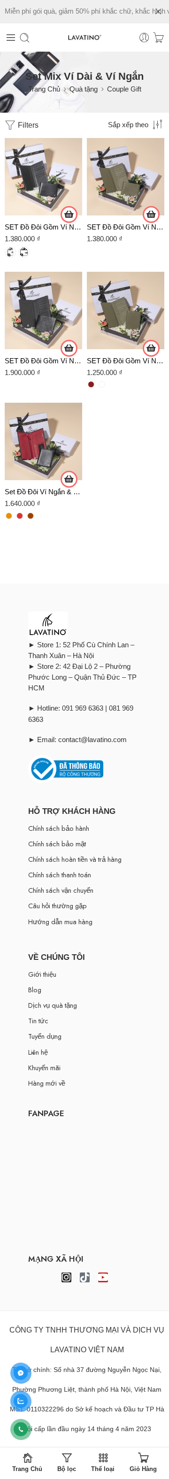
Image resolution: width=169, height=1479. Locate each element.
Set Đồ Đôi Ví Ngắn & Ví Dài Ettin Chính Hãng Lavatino (43, 492)
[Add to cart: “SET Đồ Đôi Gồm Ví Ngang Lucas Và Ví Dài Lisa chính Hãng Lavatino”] (151, 214)
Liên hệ (38, 1052)
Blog (34, 990)
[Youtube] (103, 1277)
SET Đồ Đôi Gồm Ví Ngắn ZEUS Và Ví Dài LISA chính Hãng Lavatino (43, 227)
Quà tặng (83, 89)
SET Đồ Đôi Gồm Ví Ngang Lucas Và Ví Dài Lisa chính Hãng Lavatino (125, 227)
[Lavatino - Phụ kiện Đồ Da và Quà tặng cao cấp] (84, 38)
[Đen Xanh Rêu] (102, 384)
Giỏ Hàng (143, 1468)
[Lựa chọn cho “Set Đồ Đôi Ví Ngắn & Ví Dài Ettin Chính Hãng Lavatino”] (69, 479)
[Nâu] (30, 516)
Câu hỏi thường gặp (57, 906)
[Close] (158, 11)
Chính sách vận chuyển (60, 890)
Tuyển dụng (44, 1036)
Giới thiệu (42, 974)
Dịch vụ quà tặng (52, 1005)
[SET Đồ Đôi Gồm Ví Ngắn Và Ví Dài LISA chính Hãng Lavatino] (125, 310)
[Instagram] (66, 1277)
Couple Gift (124, 89)
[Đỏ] (19, 516)
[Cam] (9, 516)
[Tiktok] (85, 1277)
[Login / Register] (144, 38)
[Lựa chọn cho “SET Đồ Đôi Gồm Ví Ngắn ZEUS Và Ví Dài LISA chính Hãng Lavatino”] (69, 214)
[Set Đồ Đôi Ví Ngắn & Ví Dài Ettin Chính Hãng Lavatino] (43, 441)
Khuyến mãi (44, 1068)
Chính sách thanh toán (59, 875)
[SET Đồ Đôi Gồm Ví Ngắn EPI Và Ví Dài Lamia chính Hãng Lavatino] (43, 310)
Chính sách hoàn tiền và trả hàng (75, 859)
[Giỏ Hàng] (158, 38)
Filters (27, 125)
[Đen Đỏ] (91, 384)
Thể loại (103, 1468)
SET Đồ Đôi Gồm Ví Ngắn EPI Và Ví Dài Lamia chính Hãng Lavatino (43, 361)
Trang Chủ (44, 89)
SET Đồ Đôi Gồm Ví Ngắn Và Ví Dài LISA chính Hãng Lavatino (125, 361)
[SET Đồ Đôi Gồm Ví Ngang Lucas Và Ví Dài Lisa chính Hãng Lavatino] (125, 176)
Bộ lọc (66, 1468)
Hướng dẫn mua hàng (60, 922)
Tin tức (38, 1021)
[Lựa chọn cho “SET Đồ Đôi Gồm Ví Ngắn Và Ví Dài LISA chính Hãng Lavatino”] (151, 348)
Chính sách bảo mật (57, 844)
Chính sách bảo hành (58, 828)
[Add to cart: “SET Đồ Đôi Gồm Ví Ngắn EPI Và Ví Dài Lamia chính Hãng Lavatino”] (69, 348)
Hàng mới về (46, 1083)
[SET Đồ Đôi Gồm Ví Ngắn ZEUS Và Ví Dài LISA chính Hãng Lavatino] (43, 176)
